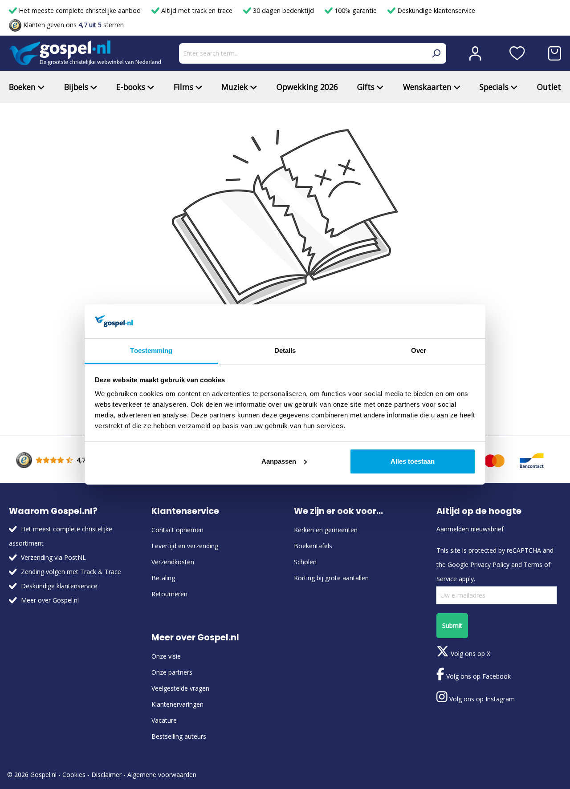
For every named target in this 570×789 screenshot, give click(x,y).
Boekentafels (313, 546)
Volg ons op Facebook (477, 676)
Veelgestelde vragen (180, 688)
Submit (452, 625)
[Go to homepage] (85, 53)
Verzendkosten (172, 562)
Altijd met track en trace (196, 10)
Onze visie (166, 656)
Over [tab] (418, 350)
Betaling (163, 578)
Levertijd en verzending (184, 546)
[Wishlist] (517, 53)
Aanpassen (278, 461)
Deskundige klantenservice (435, 10)
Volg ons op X (469, 653)
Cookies (74, 774)
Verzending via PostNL (53, 557)
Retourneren (169, 594)
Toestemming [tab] (151, 350)
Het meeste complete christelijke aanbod (79, 10)
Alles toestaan (413, 461)
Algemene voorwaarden (161, 774)
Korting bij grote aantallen (331, 578)
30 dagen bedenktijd (283, 10)
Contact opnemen (177, 530)
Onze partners (171, 672)
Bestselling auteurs (178, 736)
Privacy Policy (489, 564)
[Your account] (475, 53)
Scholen (305, 562)
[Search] (436, 53)
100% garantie (356, 10)
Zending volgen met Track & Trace (71, 571)
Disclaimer (106, 774)
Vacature (164, 720)
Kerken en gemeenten (326, 530)
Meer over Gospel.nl (50, 600)
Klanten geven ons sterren (72, 24)
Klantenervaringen (177, 704)
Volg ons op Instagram (481, 699)
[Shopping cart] (554, 53)
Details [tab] (285, 350)
